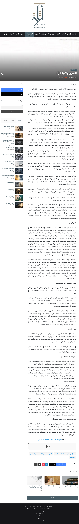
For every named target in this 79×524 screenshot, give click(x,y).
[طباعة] (35, 464)
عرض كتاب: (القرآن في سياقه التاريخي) (71, 486)
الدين (68, 34)
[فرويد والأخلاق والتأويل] (19, 198)
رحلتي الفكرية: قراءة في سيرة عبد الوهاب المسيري (50, 440)
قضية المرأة (72, 457)
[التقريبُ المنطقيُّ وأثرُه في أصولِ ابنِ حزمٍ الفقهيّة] (19, 171)
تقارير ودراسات (44, 34)
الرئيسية (74, 34)
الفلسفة (63, 34)
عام (22, 34)
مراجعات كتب (29, 34)
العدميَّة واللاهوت (10, 182)
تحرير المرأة (43, 454)
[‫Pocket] (43, 464)
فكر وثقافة (36, 34)
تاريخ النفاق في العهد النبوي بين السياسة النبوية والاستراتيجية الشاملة (8, 142)
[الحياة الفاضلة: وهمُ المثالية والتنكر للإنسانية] (19, 157)
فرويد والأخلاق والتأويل (10, 196)
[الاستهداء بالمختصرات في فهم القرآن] (52, 480)
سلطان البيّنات (11, 189)
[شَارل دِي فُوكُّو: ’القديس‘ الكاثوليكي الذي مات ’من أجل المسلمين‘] (19, 135)
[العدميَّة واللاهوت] (19, 184)
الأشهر (12, 120)
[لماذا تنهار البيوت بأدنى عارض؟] (19, 128)
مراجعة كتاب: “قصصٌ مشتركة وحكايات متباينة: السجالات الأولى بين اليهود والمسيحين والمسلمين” (35, 487)
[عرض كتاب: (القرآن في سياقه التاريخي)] (70, 480)
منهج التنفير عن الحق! (10, 203)
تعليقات (5, 120)
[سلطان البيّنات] (19, 191)
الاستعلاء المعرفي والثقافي (9, 147)
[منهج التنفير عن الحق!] (19, 205)
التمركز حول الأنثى (70, 454)
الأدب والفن (52, 34)
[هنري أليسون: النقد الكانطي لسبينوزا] (19, 164)
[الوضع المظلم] (39, 516)
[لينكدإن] (46, 464)
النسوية (50, 454)
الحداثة (62, 454)
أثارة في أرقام (39, 518)
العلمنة (56, 454)
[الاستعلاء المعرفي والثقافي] (19, 150)
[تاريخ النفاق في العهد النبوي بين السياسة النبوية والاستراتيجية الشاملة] (19, 142)
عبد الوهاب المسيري (34, 454)
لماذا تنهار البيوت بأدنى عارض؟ (8, 126)
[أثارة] (39, 16)
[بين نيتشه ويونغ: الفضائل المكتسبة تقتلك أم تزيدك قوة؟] (19, 177)
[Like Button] (50, 446)
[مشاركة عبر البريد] (39, 464)
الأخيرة (19, 120)
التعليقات (52, 497)
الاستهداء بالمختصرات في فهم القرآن (54, 486)
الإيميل (22, 105)
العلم (58, 34)
